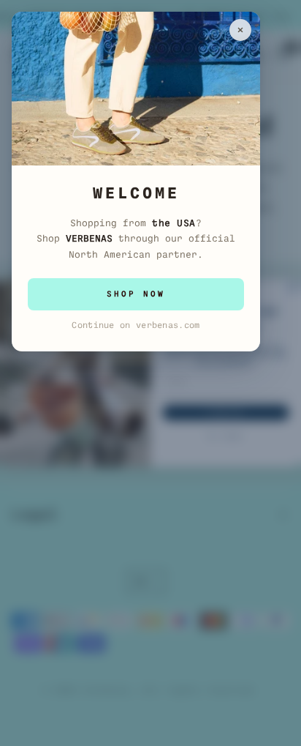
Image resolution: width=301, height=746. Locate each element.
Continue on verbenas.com (135, 325)
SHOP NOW (136, 294)
